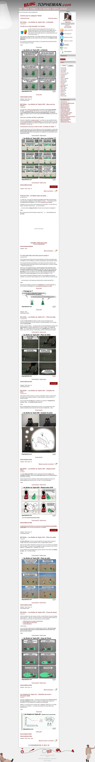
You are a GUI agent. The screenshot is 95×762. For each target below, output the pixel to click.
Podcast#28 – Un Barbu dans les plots (39, 242)
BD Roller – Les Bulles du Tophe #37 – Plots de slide (37, 317)
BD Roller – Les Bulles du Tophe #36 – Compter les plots (37, 391)
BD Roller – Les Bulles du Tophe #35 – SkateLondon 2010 (37, 469)
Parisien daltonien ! (64, 115)
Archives (65, 47)
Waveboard (63, 95)
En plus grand (39, 47)
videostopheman (41, 244)
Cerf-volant (63, 70)
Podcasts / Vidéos (33, 8)
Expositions (63, 74)
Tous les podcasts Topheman (26, 246)
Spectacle (63, 90)
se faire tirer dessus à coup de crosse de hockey (33, 621)
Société (62, 89)
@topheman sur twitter (68, 37)
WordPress (49, 760)
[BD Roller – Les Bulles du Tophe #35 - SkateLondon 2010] (39, 502)
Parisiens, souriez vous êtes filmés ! (68, 116)
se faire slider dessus (27, 623)
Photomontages (55, 8)
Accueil (20, 8)
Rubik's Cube (63, 87)
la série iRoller (23, 122)
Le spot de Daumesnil (65, 111)
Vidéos (62, 94)
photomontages (38, 121)
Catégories (64, 65)
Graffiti (62, 77)
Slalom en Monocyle (65, 120)
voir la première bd (29, 110)
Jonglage (62, 79)
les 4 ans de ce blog (35, 109)
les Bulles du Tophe (35, 120)
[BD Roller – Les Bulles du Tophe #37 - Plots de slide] (39, 356)
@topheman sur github (68, 40)
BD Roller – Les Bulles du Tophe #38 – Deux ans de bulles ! (37, 104)
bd (31, 99)
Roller (26, 99)
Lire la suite (53, 186)
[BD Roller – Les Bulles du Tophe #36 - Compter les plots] (39, 434)
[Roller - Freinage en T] (39, 299)
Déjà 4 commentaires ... (49, 250)
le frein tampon (33, 273)
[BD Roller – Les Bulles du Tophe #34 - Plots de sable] (39, 579)
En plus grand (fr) (35, 135)
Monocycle (63, 81)
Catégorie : (22, 99)
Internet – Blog (63, 78)
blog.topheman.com (46, 758)
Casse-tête (63, 69)
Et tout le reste (63, 73)
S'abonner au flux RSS (68, 30)
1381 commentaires (68, 27)
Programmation (64, 85)
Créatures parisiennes (65, 105)
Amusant (62, 67)
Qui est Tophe (26, 8)
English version (43, 135)
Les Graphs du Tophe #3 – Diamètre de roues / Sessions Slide (35, 695)
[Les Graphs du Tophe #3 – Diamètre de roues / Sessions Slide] (39, 721)
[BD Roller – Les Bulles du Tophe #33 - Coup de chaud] (39, 659)
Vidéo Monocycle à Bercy (66, 121)
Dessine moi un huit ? (65, 107)
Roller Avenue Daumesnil (66, 119)
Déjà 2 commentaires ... (49, 191)
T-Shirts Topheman (67, 51)
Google (62, 75)
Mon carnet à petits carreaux (66, 112)
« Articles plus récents (24, 18)
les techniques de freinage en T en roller (44, 286)
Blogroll (70, 65)
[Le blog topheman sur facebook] (67, 45)
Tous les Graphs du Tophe (26, 733)
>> (48, 745)
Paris (62, 83)
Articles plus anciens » (53, 18)
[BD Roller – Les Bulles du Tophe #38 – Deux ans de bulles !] (39, 159)
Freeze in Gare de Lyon (65, 108)
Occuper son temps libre (65, 113)
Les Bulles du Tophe (47, 8)
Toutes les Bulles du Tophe (26, 96)
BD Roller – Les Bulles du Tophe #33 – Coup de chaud (38, 612)
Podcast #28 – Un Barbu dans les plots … (34, 195)
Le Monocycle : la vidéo (65, 109)
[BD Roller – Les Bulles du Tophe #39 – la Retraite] (39, 71)
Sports (62, 91)
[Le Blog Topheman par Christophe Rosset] (47, 4)
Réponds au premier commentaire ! (46, 464)
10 (44, 745)
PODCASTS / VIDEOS (65, 117)
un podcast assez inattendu (46, 202)
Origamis (62, 82)
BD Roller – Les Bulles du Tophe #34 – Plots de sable (38, 537)
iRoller (40, 8)
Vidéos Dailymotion (67, 33)
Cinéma (62, 71)
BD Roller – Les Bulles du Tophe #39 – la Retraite (36, 22)
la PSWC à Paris (52, 475)
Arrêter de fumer (64, 101)
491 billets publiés (67, 26)
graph (32, 738)
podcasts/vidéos (28, 121)
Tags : (29, 99)
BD (46, 702)
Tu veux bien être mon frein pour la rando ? (34, 255)
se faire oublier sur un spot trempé (30, 622)
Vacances (62, 93)
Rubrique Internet (63, 8)
